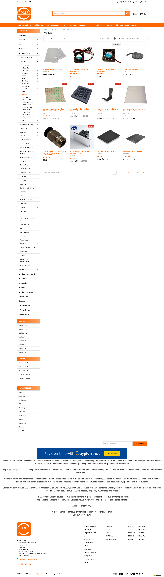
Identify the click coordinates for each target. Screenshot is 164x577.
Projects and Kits (24, 305)
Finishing (22, 301)
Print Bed (23, 244)
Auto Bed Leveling (26, 157)
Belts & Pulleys (24, 165)
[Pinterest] (29, 564)
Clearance (22, 35)
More (134, 25)
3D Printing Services (26, 292)
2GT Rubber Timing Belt (130, 69)
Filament (22, 40)
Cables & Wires (25, 169)
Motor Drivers (24, 232)
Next (143, 172)
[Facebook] (26, 564)
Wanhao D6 (26, 109)
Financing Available (24, 25)
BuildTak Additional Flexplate (132, 151)
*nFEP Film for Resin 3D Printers (53, 69)
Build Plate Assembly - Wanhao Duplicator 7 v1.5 (80, 152)
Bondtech (23, 132)
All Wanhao (26, 97)
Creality (24, 76)
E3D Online (22, 404)
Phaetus (21, 427)
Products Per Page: (133, 38)
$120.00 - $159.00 (24, 374)
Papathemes (63, 574)
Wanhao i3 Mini (27, 107)
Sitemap (86, 562)
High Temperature (25, 140)
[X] (18, 564)
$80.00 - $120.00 (24, 370)
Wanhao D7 (26, 112)
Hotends (23, 211)
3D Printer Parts (24, 53)
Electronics (23, 184)
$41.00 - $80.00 (23, 366)
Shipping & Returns (122, 25)
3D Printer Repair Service (27, 274)
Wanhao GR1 (27, 100)
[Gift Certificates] (135, 13)
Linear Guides (24, 225)
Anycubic (25, 70)
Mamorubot (25, 84)
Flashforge (25, 81)
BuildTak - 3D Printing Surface (106, 151)
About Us (73, 25)
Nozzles (22, 236)
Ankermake (25, 68)
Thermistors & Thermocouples (25, 260)
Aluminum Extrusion (26, 147)
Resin (20, 44)
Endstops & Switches (27, 188)
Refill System (38, 25)
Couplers (23, 176)
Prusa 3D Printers (27, 89)
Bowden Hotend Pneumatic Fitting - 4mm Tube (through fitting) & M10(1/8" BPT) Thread (54, 153)
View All (21, 431)
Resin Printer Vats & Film (28, 248)
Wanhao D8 (26, 114)
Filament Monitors (26, 199)
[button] (82, 453)
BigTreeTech (22, 423)
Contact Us (108, 25)
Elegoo (24, 78)
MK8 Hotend (26, 86)
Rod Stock (23, 251)
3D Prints (22, 287)
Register (144, 2)
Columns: (100, 38)
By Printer (23, 61)
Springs (22, 255)
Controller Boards (25, 172)
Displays (23, 180)
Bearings (23, 161)
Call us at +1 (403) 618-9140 (28, 559)
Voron (23, 91)
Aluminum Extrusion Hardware (26, 152)
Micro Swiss (24, 136)
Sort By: (47, 38)
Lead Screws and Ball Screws (27, 220)
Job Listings (97, 25)
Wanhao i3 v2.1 (27, 105)
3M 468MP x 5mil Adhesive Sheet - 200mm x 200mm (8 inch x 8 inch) (54, 110)
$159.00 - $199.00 (24, 378)
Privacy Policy (88, 556)
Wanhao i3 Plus (28, 102)
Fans (21, 196)
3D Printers (22, 49)
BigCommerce (41, 574)
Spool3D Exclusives (26, 124)
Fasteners (22, 269)
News (88, 515)
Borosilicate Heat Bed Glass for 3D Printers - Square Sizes (134, 110)
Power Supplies (25, 240)
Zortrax (24, 120)
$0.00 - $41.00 (23, 363)
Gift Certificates (24, 310)
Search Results (24, 314)
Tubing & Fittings (25, 265)
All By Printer (25, 65)
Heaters (22, 207)
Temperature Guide (53, 25)
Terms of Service (89, 559)
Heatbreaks (24, 203)
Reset (20, 382)
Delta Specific (24, 143)
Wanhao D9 (26, 117)
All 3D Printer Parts (26, 57)
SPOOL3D (22, 396)
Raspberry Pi (23, 296)
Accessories (23, 283)
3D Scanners (23, 278)
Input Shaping (24, 215)
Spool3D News (84, 25)
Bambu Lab (25, 73)
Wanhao (24, 94)
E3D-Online (23, 128)
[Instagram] (22, 564)
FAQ (65, 25)
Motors (22, 228)
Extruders (23, 192)
